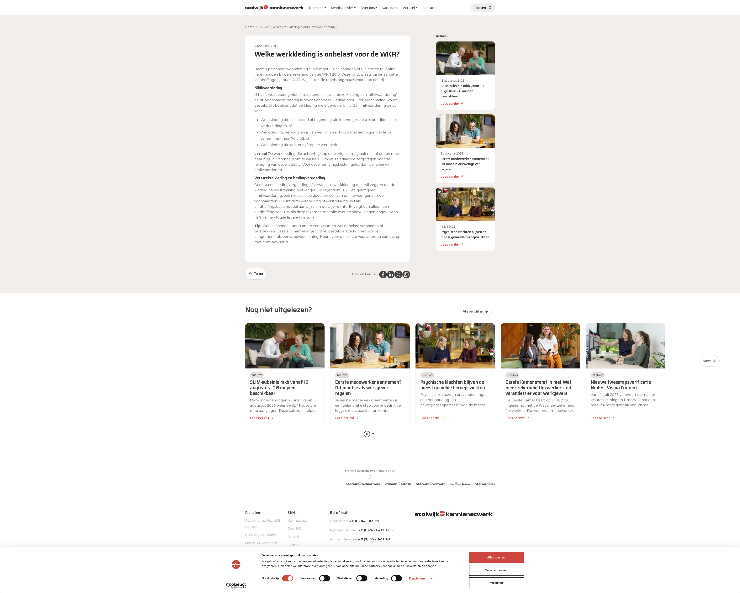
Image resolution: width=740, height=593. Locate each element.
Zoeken (480, 7)
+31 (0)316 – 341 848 (374, 539)
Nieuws (263, 27)
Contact (428, 7)
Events (293, 544)
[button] (367, 434)
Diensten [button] (316, 7)
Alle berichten (473, 311)
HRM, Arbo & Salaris (260, 534)
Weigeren (496, 582)
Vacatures (390, 7)
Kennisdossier (298, 520)
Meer (707, 360)
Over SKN (295, 528)
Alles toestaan (496, 557)
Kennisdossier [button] (342, 7)
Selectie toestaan (496, 570)
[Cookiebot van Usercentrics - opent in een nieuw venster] (236, 585)
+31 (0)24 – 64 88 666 (375, 530)
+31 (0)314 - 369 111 (364, 521)
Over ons (368, 7)
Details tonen (418, 578)
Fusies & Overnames (261, 543)
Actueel (409, 7)
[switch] (324, 578)
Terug (258, 273)
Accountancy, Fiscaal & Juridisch (262, 523)
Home (249, 27)
